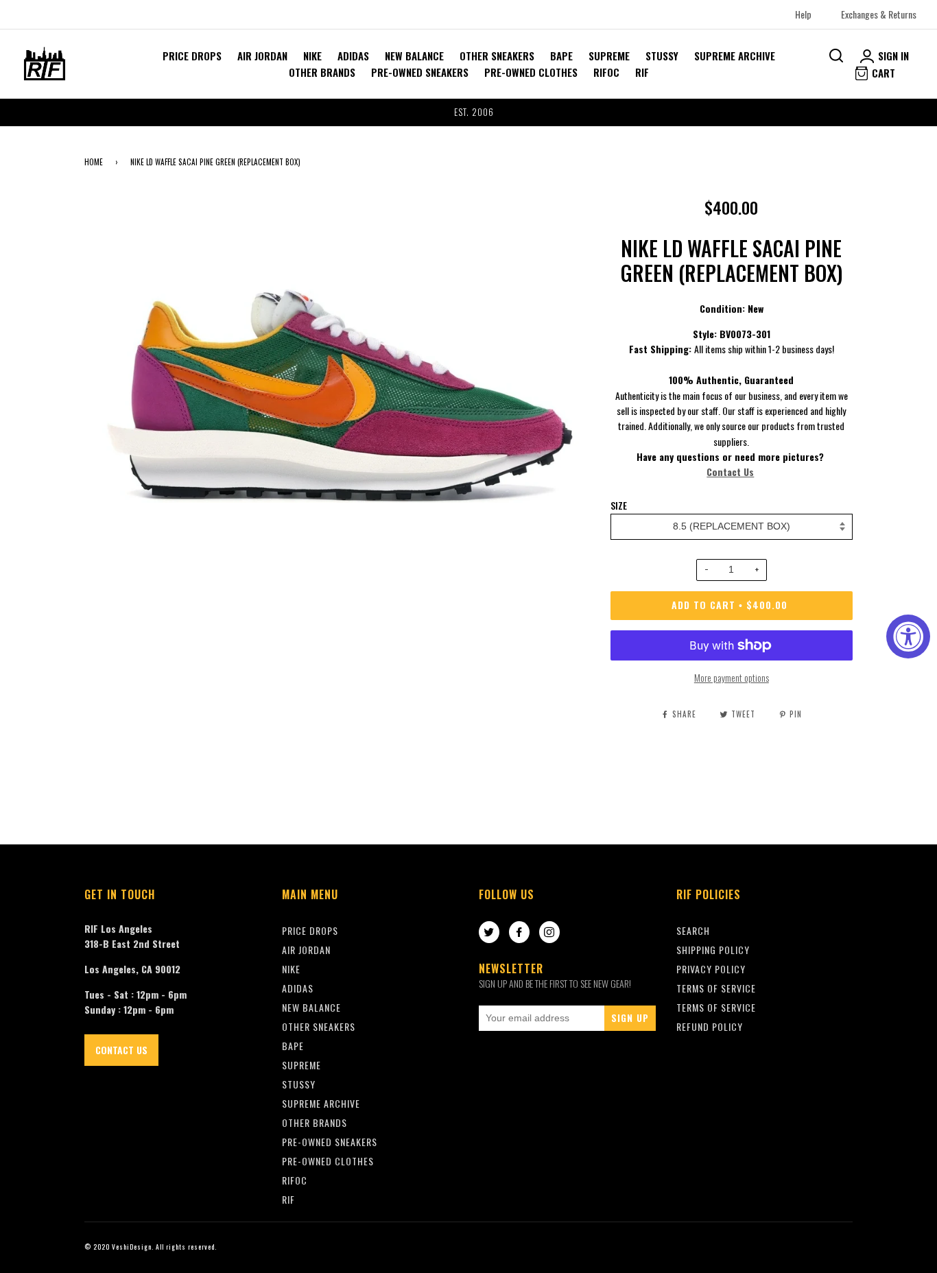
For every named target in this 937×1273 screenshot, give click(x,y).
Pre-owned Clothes (531, 72)
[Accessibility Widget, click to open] (908, 636)
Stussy (661, 55)
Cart (882, 72)
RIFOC (606, 72)
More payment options (731, 677)
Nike (312, 55)
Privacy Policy (711, 969)
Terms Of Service (716, 988)
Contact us (121, 1050)
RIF (642, 72)
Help (803, 14)
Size (618, 505)
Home (93, 161)
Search (693, 930)
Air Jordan (262, 55)
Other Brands (322, 72)
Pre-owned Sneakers (419, 72)
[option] (468, 112)
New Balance (414, 55)
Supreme (609, 55)
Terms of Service (716, 1007)
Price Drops (192, 55)
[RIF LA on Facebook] (519, 932)
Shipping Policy (713, 949)
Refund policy (709, 1026)
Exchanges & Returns (878, 14)
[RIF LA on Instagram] (549, 932)
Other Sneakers (497, 55)
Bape (561, 55)
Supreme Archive (734, 55)
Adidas (353, 55)
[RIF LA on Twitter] (489, 932)
